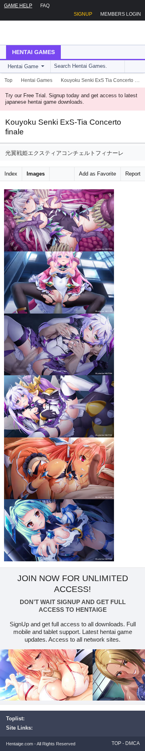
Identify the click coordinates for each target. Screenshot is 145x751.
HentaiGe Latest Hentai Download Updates (47, 33)
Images (36, 174)
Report (133, 174)
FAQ (45, 5)
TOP (116, 743)
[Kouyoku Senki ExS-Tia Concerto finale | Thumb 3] (59, 345)
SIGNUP (83, 14)
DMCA (132, 743)
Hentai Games (33, 52)
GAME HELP (18, 5)
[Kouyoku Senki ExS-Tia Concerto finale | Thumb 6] (59, 530)
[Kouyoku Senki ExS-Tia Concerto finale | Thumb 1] (59, 220)
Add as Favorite (97, 174)
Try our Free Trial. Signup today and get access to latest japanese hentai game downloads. (71, 98)
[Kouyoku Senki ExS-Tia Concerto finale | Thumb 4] (59, 406)
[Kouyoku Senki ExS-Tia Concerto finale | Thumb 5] (59, 468)
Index (10, 174)
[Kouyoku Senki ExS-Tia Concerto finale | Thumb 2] (59, 282)
